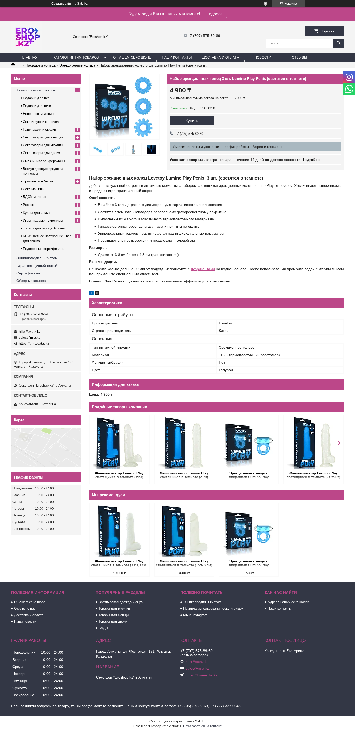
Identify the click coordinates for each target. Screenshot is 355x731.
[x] (97, 294)
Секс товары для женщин (43, 137)
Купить (192, 120)
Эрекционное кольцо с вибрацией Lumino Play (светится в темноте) (249, 475)
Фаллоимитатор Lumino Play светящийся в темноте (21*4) (184, 475)
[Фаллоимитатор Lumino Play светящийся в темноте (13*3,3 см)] (119, 531)
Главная (29, 57)
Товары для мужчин (114, 608)
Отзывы (299, 57)
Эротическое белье (38, 181)
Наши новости (25, 621)
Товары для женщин (114, 615)
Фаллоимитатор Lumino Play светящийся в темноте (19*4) (119, 475)
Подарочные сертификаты (43, 249)
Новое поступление (38, 114)
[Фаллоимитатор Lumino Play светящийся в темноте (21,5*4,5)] (313, 443)
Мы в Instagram (195, 615)
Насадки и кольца (40, 65)
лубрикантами (203, 269)
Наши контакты (177, 57)
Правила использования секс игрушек (213, 608)
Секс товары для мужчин (43, 145)
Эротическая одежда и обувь (121, 602)
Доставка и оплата (220, 57)
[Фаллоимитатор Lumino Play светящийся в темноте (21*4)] (184, 443)
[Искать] (338, 43)
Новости (262, 57)
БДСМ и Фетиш (35, 197)
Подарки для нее (36, 98)
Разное (28, 205)
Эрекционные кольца (77, 65)
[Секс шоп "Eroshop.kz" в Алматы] (26, 51)
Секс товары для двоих (41, 153)
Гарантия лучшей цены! (36, 265)
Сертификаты (28, 273)
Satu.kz (200, 721)
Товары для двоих (112, 621)
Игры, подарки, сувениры (43, 220)
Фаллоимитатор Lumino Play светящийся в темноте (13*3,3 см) (119, 563)
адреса (216, 14)
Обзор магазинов (31, 280)
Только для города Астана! (44, 228)
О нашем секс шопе (132, 57)
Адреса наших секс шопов (288, 602)
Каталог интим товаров (76, 57)
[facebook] (91, 294)
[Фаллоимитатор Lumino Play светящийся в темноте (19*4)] (119, 443)
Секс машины (33, 189)
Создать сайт (61, 3)
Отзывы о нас (25, 608)
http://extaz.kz (30, 332)
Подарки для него (37, 106)
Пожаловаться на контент (202, 726)
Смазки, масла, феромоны (44, 161)
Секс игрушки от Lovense (42, 122)
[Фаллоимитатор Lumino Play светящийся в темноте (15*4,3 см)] (184, 531)
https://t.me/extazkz (34, 343)
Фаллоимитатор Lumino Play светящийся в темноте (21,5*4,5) (313, 475)
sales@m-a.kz (30, 338)
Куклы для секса (36, 213)
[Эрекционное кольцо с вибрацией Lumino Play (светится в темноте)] (249, 443)
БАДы (103, 628)
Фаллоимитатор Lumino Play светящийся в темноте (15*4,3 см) (184, 563)
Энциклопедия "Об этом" (37, 258)
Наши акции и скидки (39, 129)
